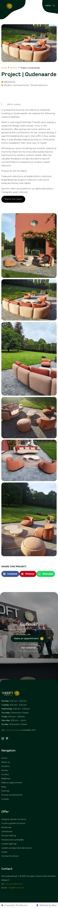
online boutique (13, 730)
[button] (49, 5)
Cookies (5, 799)
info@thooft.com (16, 887)
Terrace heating (8, 835)
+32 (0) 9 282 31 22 (14, 884)
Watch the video (13, 199)
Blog (3, 787)
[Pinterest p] (7, 738)
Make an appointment (11, 782)
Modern (8, 85)
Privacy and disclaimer (12, 795)
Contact (5, 774)
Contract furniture (9, 856)
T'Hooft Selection (39, 85)
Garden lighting (8, 844)
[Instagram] (2, 738)
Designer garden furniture (13, 819)
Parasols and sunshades (12, 839)
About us (5, 762)
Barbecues (6, 827)
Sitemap (5, 791)
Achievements (21, 85)
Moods (4, 770)
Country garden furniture (13, 823)
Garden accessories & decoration (16, 848)
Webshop (5, 778)
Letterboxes (6, 831)
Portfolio (14, 68)
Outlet (4, 852)
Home (4, 68)
